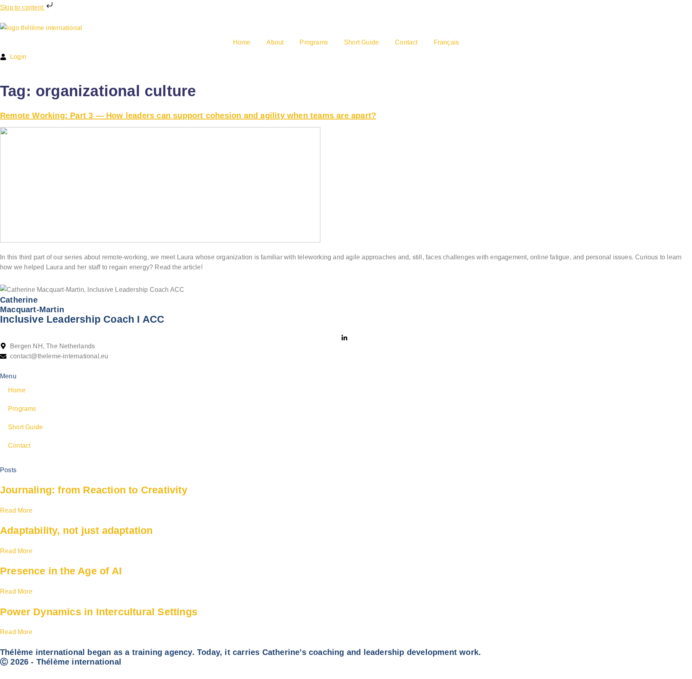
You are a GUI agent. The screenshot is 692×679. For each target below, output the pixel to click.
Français (446, 42)
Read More (16, 510)
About (275, 42)
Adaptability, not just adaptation (76, 530)
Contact (406, 42)
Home (242, 42)
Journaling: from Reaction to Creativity (93, 489)
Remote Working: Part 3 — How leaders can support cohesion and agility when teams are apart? (188, 115)
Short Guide (361, 42)
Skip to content (22, 7)
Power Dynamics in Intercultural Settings (98, 611)
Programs (314, 42)
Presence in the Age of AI (61, 570)
